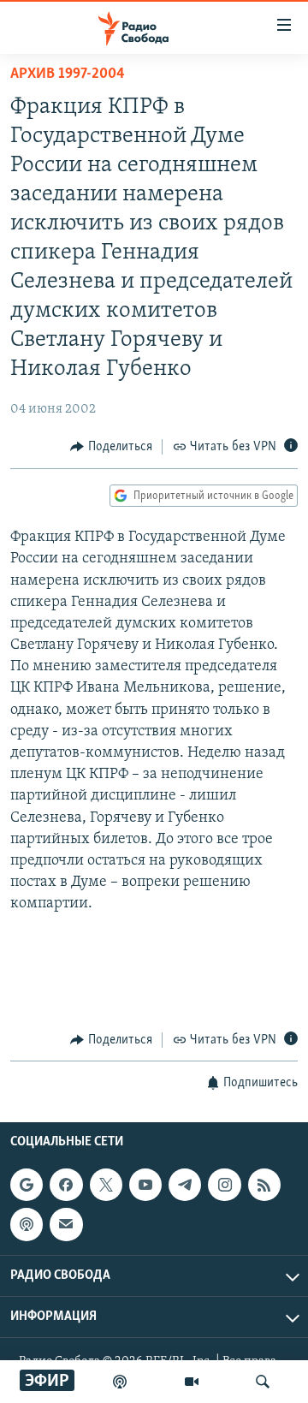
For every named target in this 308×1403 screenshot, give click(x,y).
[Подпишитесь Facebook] (66, 1184)
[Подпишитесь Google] (26, 1184)
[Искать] (262, 1381)
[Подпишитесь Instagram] (224, 1184)
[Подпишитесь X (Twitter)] (106, 1184)
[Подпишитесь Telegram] (185, 1184)
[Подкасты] (26, 1224)
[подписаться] (66, 1224)
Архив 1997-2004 (67, 74)
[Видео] (191, 1381)
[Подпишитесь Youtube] (145, 1184)
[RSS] (264, 1184)
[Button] (111, 447)
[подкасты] (119, 1381)
